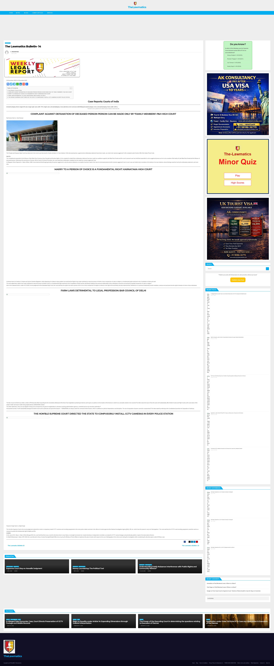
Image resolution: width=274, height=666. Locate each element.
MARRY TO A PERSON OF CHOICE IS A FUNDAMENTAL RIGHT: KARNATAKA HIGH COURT (29, 93)
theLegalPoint (10, 566)
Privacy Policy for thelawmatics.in (216, 663)
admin (15, 571)
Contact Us (262, 663)
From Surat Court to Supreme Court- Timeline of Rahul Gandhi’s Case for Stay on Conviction (237, 591)
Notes (18, 12)
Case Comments (14, 619)
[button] (269, 12)
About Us (268, 663)
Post (19, 619)
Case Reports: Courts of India (15, 90)
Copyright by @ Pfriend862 (9, 663)
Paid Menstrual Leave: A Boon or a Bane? (225, 583)
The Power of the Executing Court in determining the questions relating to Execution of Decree (228, 375)
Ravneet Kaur (15, 51)
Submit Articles (37, 12)
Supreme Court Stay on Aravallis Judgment (24, 568)
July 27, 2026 (10, 625)
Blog (197, 663)
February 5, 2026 (78, 625)
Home (11, 12)
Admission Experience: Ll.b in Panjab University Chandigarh (222, 491)
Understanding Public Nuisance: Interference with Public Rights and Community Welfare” (168, 567)
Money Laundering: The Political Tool (88, 568)
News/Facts (16, 566)
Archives (211, 598)
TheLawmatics (137, 7)
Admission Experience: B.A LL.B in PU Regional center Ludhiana (222, 547)
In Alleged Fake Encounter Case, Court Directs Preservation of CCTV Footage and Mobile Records (228, 293)
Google (209, 591)
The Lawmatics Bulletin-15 (15, 545)
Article (8, 619)
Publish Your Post (238, 280)
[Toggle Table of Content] (70, 88)
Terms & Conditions (203, 663)
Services (50, 12)
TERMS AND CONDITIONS (230, 663)
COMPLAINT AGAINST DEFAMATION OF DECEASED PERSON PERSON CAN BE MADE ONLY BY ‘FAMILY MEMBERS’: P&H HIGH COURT (40, 92)
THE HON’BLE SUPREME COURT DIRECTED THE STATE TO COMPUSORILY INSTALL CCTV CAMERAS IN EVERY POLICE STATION (39, 97)
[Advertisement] (137, 25)
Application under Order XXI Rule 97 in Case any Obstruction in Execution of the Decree (227, 412)
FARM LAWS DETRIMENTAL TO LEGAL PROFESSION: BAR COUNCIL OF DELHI (26, 95)
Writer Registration (255, 663)
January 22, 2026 (145, 625)
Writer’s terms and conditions (243, 663)
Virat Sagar (210, 587)
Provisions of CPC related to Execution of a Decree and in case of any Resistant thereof (226, 448)
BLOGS (26, 12)
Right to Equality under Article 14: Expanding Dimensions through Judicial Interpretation (227, 337)
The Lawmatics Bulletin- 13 (190, 545)
